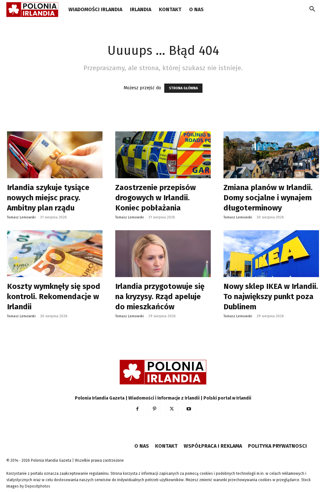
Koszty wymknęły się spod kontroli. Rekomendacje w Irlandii (53, 296)
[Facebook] (137, 409)
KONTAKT (170, 9)
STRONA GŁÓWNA (183, 88)
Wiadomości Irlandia (95, 9)
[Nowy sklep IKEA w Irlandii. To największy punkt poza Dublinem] (271, 253)
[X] (171, 409)
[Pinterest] (154, 409)
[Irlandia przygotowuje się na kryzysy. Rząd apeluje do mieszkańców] (163, 253)
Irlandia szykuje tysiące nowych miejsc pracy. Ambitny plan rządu (48, 197)
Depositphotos (37, 486)
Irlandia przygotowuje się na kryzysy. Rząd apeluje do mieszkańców (159, 296)
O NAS (196, 9)
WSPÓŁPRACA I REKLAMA (213, 446)
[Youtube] (188, 409)
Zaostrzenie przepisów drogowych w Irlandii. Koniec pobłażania (155, 197)
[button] (312, 10)
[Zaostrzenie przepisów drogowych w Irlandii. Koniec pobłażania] (163, 154)
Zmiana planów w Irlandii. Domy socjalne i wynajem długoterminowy (268, 197)
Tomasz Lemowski (21, 217)
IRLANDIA (140, 9)
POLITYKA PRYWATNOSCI (277, 446)
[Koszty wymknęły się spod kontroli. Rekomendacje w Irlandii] (55, 253)
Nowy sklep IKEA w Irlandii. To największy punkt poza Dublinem (270, 296)
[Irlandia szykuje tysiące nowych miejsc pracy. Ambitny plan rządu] (55, 154)
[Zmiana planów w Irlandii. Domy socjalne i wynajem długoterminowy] (271, 154)
